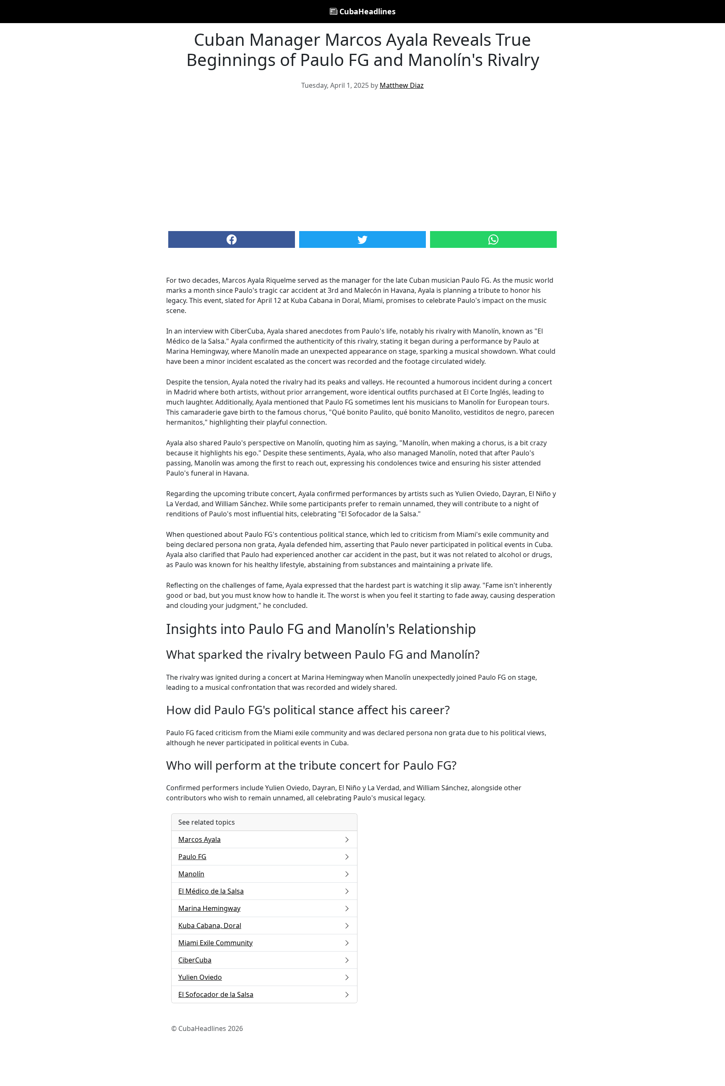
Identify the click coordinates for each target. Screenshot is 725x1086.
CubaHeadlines (366, 11)
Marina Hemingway (209, 908)
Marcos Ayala (199, 839)
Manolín (191, 873)
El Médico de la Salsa (211, 891)
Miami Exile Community (215, 942)
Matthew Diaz (402, 85)
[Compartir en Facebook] (231, 239)
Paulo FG (192, 856)
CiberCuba (194, 960)
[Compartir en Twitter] (362, 239)
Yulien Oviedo (200, 977)
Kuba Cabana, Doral (209, 925)
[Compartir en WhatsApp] (493, 239)
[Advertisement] (362, 159)
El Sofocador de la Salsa (215, 994)
